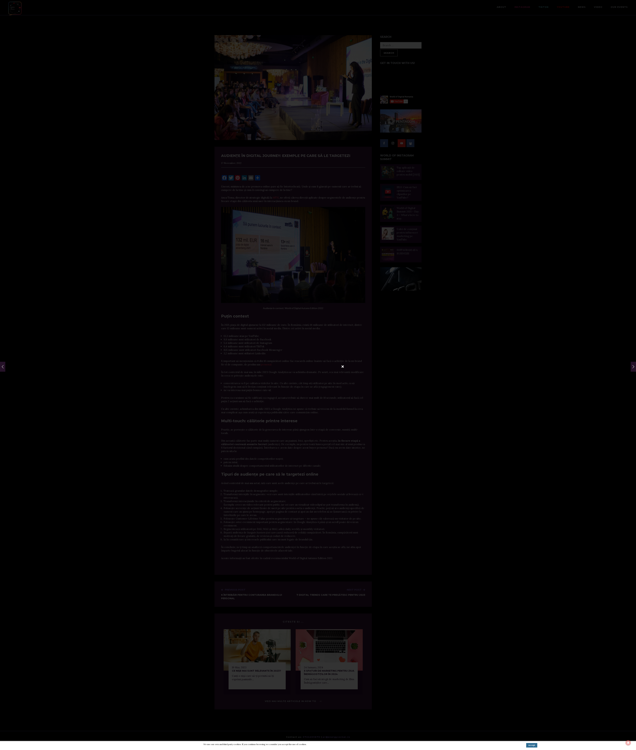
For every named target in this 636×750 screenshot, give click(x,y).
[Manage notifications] (628, 742)
